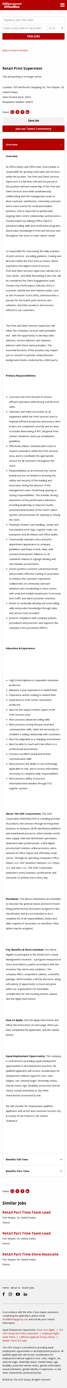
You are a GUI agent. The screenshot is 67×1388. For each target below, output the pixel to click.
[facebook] (3, 1294)
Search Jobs (28, 1287)
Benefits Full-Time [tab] (17, 1159)
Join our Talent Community (33, 129)
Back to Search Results (15, 50)
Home (5, 1287)
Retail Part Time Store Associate (30, 1254)
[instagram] (10, 1294)
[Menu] (62, 5)
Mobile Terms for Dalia (14, 1340)
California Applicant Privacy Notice (37, 1337)
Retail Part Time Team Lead (26, 1212)
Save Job (33, 120)
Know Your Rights (45, 1329)
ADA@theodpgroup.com (15, 1319)
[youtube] (18, 1294)
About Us (15, 1287)
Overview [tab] (12, 144)
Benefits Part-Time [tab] (17, 1171)
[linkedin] (25, 1294)
